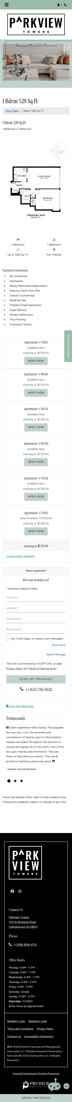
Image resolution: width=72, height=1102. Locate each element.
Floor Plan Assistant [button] (68, 348)
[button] (59, 4)
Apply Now (38, 360)
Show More (59, 645)
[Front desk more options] (66, 1086)
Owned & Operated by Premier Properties (36, 1073)
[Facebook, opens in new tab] (12, 891)
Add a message (56, 654)
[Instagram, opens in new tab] (19, 891)
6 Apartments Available (20, 556)
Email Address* (14, 619)
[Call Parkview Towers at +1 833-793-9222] (66, 4)
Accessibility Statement (38, 1036)
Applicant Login (37, 1021)
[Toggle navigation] (6, 4)
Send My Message (36, 679)
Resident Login (16, 1021)
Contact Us (14, 1036)
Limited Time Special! (36, 1098)
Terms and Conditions (20, 1028)
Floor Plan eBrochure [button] (21, 706)
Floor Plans (12, 110)
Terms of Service (39, 668)
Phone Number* (14, 629)
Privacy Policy (14, 668)
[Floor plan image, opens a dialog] (36, 186)
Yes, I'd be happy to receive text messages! (37, 638)
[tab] (9, 781)
